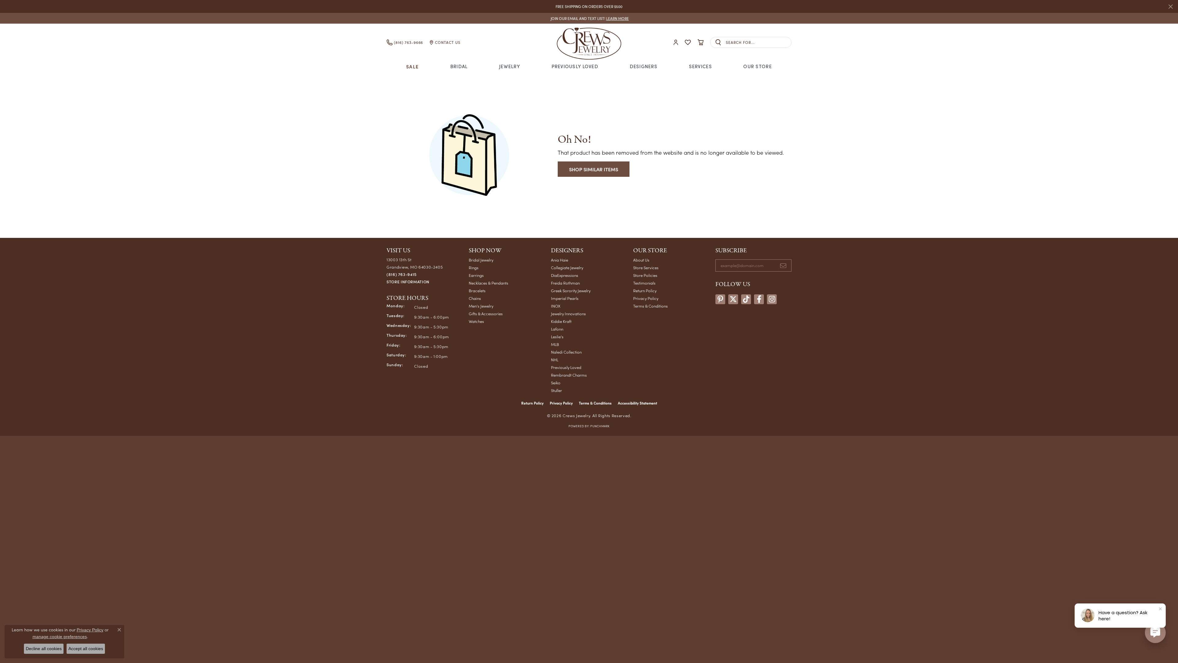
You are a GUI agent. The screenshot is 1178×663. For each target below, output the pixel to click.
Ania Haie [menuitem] (559, 260)
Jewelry (509, 66)
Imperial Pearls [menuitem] (565, 298)
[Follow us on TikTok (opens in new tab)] (746, 299)
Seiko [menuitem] (555, 383)
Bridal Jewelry (481, 260)
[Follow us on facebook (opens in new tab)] (759, 299)
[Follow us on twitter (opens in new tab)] (733, 299)
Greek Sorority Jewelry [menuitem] (571, 290)
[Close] (1170, 6)
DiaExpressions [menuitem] (564, 275)
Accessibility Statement (637, 403)
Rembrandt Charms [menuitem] (569, 375)
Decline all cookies (44, 648)
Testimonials (644, 283)
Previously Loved (575, 66)
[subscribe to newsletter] (783, 265)
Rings (474, 267)
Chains (475, 298)
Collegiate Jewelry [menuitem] (567, 267)
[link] (589, 18)
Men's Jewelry (481, 306)
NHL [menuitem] (554, 360)
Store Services (646, 267)
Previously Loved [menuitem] (566, 367)
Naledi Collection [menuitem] (566, 352)
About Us (641, 260)
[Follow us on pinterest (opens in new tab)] (720, 299)
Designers (644, 66)
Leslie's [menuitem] (557, 336)
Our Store (757, 66)
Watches (476, 321)
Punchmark (599, 426)
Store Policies (645, 275)
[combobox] (758, 42)
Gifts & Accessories (486, 313)
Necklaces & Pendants (488, 283)
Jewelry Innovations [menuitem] (568, 313)
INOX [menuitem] (555, 306)
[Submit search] (718, 42)
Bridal (459, 66)
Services (700, 66)
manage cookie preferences (60, 636)
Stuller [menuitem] (556, 390)
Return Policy (644, 290)
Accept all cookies (85, 648)
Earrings (476, 275)
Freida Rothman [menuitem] (565, 283)
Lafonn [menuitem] (557, 329)
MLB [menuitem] (555, 344)
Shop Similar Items (593, 169)
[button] (676, 42)
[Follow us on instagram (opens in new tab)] (772, 299)
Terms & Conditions (650, 306)
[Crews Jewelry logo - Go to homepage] (589, 42)
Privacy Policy (645, 298)
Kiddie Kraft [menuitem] (561, 321)
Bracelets (477, 290)
